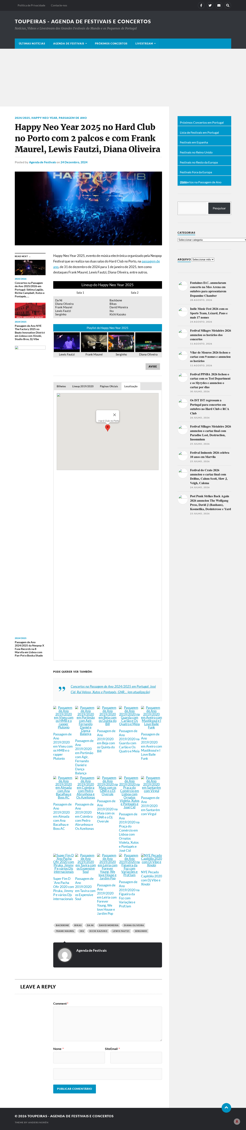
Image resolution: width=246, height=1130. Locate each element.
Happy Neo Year (44, 117)
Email (115, 1048)
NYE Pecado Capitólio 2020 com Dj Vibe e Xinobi (151, 878)
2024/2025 (22, 117)
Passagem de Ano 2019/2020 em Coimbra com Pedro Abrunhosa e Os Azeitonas (84, 816)
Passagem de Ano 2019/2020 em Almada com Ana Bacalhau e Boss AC (62, 816)
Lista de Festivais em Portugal (199, 132)
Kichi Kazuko (98, 931)
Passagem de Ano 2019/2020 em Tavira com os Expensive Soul (85, 889)
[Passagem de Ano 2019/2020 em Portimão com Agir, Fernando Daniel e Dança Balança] (85, 733)
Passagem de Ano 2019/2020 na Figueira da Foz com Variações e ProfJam (129, 894)
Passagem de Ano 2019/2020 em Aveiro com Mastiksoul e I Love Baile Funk (151, 746)
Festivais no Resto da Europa (199, 162)
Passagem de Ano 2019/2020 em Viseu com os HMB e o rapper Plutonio (63, 746)
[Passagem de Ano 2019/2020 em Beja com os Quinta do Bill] (107, 724)
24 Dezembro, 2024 (74, 162)
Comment (60, 1003)
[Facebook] (201, 5)
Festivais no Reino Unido (196, 152)
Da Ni (90, 925)
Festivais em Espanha (194, 142)
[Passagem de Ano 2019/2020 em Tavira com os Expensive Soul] (85, 871)
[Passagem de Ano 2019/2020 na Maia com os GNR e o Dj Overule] (107, 794)
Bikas (78, 925)
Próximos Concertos (111, 43)
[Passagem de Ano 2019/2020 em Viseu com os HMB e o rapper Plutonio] (63, 727)
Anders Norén (38, 1122)
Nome (58, 1048)
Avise (153, 366)
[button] (61, 386)
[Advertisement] (123, 78)
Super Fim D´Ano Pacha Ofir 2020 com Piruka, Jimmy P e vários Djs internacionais (63, 889)
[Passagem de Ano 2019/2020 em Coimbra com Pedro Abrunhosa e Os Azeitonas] (85, 797)
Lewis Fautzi (121, 931)
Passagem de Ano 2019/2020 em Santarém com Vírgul (150, 806)
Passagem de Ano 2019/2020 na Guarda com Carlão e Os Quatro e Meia (129, 741)
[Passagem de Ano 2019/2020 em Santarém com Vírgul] (151, 790)
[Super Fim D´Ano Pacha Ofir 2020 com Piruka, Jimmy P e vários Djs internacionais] (63, 871)
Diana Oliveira (134, 925)
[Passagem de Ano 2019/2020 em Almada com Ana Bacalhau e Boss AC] (63, 797)
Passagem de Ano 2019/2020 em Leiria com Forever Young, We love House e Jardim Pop (107, 899)
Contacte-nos (59, 5)
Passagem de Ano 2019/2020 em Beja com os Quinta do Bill (106, 741)
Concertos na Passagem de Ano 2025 (200, 182)
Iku (82, 931)
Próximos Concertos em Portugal (202, 122)
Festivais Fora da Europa (196, 172)
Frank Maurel (65, 931)
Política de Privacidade (31, 5)
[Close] (114, 414)
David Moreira (109, 925)
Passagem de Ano (73, 117)
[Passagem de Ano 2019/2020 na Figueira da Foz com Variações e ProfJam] (129, 875)
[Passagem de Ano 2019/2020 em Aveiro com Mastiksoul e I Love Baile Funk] (151, 727)
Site (107, 1048)
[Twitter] (210, 5)
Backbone (62, 925)
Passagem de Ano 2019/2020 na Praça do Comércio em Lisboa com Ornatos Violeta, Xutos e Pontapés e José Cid (129, 832)
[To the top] (226, 1108)
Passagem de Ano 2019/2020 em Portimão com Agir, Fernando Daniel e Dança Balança (84, 757)
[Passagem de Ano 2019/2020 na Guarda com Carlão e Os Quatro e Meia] (129, 724)
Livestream (144, 43)
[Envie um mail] (218, 5)
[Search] (227, 5)
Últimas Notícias (32, 43)
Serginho (141, 931)
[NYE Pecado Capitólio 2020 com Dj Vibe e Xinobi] (151, 865)
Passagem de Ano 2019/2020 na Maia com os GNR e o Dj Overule (107, 811)
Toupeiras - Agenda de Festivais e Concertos (83, 21)
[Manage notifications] (237, 1121)
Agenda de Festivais (68, 43)
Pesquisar (219, 208)
